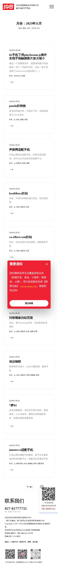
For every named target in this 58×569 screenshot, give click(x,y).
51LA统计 (17, 536)
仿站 (18, 207)
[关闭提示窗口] (47, 264)
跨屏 (23, 163)
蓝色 (37, 375)
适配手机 (40, 463)
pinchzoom (17, 76)
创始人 (7, 542)
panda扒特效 (17, 105)
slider (18, 375)
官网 (28, 375)
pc (15, 119)
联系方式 (23, 542)
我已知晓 (29, 303)
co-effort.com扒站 (20, 237)
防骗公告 (8, 536)
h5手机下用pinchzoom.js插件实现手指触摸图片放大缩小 (28, 56)
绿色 (26, 119)
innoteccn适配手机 (21, 449)
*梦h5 (13, 405)
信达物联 (15, 361)
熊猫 (22, 119)
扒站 (18, 119)
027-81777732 (23, 8)
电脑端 (32, 375)
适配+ (28, 163)
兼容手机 (19, 463)
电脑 (31, 331)
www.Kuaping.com (28, 286)
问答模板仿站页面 (21, 317)
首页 (20, 28)
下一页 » (30, 487)
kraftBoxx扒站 (18, 193)
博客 (24, 28)
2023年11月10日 (15, 50)
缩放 (23, 76)
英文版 (35, 542)
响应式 (18, 163)
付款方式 (14, 542)
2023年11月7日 (14, 101)
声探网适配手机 (19, 149)
